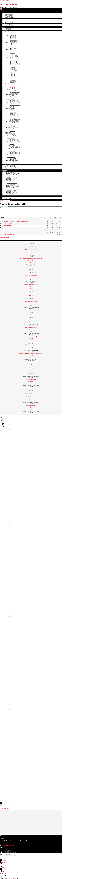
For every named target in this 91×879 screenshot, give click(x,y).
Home (3, 11)
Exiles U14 (12, 51)
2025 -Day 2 (8, 198)
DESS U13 (12, 106)
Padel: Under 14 (8, 28)
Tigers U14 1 (12, 74)
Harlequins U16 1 (13, 38)
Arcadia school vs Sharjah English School (31, 284)
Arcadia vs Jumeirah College (31, 405)
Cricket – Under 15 (9, 25)
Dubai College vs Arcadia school (31, 249)
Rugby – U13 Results (12, 177)
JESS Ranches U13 (14, 113)
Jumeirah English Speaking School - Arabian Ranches (16, 221)
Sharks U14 (12, 68)
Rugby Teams (8, 31)
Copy (13, 878)
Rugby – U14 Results (12, 176)
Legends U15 (13, 159)
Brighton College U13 (15, 92)
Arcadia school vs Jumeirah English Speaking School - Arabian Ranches (31, 258)
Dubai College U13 (14, 100)
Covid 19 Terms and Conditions (9, 852)
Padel (3, 27)
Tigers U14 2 (13, 75)
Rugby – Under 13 (9, 14)
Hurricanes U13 (13, 59)
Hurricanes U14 (13, 60)
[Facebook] (3, 420)
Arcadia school (7, 225)
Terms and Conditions (7, 850)
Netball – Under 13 (9, 21)
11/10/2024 (31, 329)
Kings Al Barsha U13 (14, 155)
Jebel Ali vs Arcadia (31, 396)
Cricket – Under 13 (9, 24)
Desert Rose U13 (13, 137)
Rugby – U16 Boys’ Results (13, 174)
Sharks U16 (12, 69)
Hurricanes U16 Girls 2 (15, 64)
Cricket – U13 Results (12, 183)
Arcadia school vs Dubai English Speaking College (31, 318)
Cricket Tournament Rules (11, 167)
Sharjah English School (9, 234)
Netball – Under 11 (9, 20)
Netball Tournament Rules (11, 166)
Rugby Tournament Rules (10, 165)
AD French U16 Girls (14, 34)
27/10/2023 (31, 364)
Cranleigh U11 (13, 95)
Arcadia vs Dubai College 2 (31, 362)
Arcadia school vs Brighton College (31, 275)
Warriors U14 (13, 81)
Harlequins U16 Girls (14, 41)
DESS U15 (12, 107)
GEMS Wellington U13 (15, 146)
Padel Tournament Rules (10, 168)
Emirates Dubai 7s (8, 4)
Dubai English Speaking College (11, 227)
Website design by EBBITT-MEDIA (8, 855)
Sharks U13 (12, 67)
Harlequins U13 (13, 36)
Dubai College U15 (14, 101)
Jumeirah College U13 (15, 119)
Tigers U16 (12, 76)
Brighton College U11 (14, 90)
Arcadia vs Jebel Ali (31, 370)
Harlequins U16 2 (13, 40)
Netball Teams (8, 83)
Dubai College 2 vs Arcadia (31, 379)
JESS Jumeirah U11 (14, 116)
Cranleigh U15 (13, 98)
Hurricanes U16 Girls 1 (15, 63)
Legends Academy (11, 157)
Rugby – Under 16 (9, 16)
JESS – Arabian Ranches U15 (16, 150)
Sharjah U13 (12, 129)
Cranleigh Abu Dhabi (9, 232)
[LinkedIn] (3, 425)
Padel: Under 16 (8, 29)
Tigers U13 (12, 73)
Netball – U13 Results (12, 179)
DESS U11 (12, 103)
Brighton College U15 (15, 93)
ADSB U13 (12, 43)
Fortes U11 (12, 109)
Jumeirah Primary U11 (14, 122)
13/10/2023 (30, 390)
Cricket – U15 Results (12, 181)
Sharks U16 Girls (13, 70)
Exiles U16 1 (12, 53)
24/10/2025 (31, 243)
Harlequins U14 (13, 37)
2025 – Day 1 (8, 197)
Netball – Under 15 (9, 22)
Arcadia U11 (12, 86)
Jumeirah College (8, 230)
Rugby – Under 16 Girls (10, 17)
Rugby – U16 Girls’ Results (13, 173)
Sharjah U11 (12, 128)
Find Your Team (5, 30)
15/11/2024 (31, 304)
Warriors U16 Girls (14, 82)
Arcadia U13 (12, 87)
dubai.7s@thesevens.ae (8, 845)
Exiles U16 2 (12, 54)
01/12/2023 (30, 355)
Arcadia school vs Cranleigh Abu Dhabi (31, 292)
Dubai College (7, 219)
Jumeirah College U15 (15, 120)
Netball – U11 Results (12, 180)
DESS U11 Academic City (15, 105)
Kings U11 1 (12, 125)
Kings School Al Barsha (12, 154)
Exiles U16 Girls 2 (14, 56)
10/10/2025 (30, 269)
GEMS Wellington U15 (15, 147)
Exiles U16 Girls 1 (13, 55)
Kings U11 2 (12, 126)
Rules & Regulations (6, 164)
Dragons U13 (13, 48)
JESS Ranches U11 (14, 112)
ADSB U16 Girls (13, 46)
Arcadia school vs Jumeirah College (31, 301)
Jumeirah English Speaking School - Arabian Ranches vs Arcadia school (31, 310)
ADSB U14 (12, 44)
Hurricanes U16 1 (13, 61)
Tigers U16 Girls (13, 77)
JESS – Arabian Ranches (12, 148)
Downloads (4, 170)
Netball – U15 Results (12, 178)
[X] (3, 422)
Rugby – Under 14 (9, 15)
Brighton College (8, 223)
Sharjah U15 (12, 131)
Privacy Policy (5, 851)
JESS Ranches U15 (14, 114)
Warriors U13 (13, 80)
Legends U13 (13, 158)
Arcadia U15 (12, 88)
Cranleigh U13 (13, 96)
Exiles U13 (12, 50)
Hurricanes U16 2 (14, 62)
